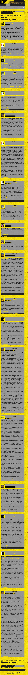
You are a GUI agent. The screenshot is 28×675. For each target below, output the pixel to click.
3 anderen (13, 313)
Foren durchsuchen (4, 8)
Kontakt (21, 670)
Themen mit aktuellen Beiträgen (14, 8)
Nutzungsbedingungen (21, 671)
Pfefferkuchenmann (5, 201)
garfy (15, 298)
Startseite (3, 4)
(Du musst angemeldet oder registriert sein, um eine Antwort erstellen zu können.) (12, 661)
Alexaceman (4, 109)
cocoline (14, 181)
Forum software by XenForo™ (7, 672)
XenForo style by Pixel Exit (14, 673)
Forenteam (15, 22)
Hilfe (24, 670)
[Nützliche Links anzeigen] (23, 11)
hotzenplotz (14, 114)
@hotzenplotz (4, 146)
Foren (8, 4)
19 (12, 19)
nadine (14, 224)
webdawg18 (14, 552)
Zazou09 (14, 201)
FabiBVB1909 (14, 43)
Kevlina (3, 236)
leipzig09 (15, 416)
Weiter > (15, 19)
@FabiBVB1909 (4, 63)
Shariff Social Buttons (15, 672)
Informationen (13, 4)
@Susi (2, 96)
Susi (15, 72)
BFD (1, 670)
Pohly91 (14, 59)
